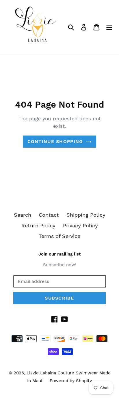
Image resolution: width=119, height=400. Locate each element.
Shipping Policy (85, 215)
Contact (49, 215)
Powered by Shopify (71, 380)
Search (22, 215)
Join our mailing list (59, 254)
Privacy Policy (80, 225)
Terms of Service (59, 236)
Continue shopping (55, 141)
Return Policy (38, 225)
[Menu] (109, 26)
